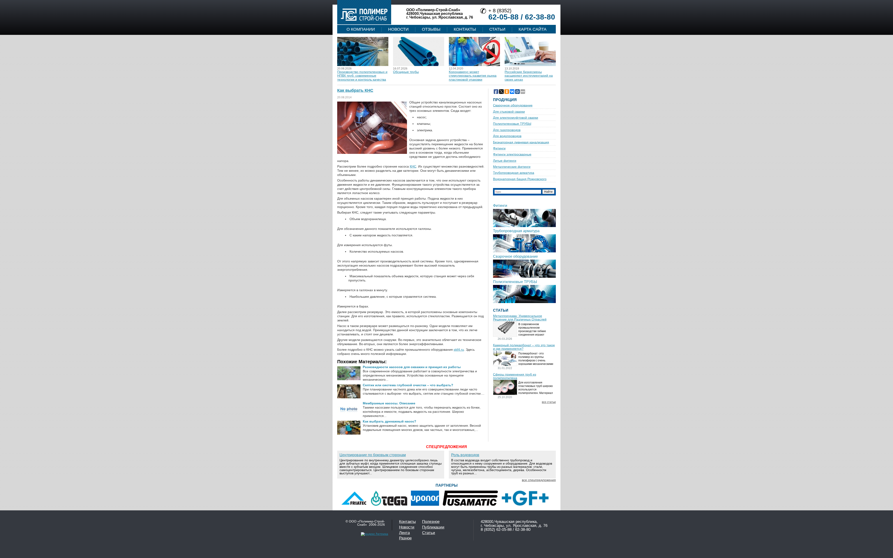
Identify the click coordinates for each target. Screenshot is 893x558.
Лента (404, 533)
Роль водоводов (465, 455)
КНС (413, 166)
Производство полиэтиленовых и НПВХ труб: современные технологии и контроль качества (362, 75)
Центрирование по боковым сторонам (373, 455)
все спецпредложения (539, 480)
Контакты (465, 29)
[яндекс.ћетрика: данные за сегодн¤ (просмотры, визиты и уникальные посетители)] (374, 534)
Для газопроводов (506, 130)
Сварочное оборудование (513, 105)
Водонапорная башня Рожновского (519, 179)
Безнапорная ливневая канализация (521, 142)
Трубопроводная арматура (513, 173)
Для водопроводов (507, 136)
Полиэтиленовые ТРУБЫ (512, 123)
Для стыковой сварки (509, 111)
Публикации (433, 527)
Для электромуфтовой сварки (515, 117)
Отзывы (431, 29)
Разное (405, 538)
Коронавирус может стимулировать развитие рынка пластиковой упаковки (472, 75)
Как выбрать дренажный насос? (389, 421)
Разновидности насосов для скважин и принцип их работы (412, 367)
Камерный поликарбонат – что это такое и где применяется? (524, 346)
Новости (398, 29)
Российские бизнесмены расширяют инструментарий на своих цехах (529, 75)
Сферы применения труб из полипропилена (514, 376)
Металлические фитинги (511, 166)
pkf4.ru (459, 349)
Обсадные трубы (406, 72)
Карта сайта (532, 29)
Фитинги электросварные (512, 154)
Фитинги (499, 148)
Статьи (497, 29)
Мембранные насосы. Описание (389, 403)
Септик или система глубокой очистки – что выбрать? (408, 385)
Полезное (431, 521)
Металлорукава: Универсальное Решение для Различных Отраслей (519, 317)
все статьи (549, 402)
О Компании (361, 29)
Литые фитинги (504, 160)
